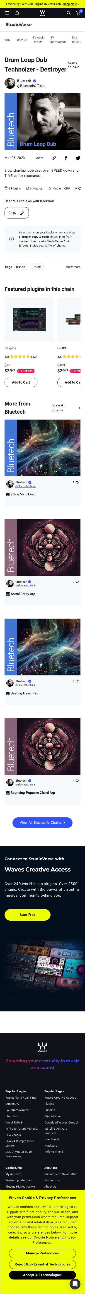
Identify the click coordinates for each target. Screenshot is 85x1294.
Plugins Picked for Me (20, 1186)
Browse (22, 39)
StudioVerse (52, 1116)
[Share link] (53, 158)
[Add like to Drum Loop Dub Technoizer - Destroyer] (79, 188)
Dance (20, 267)
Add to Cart (21, 382)
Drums (37, 267)
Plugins (49, 1103)
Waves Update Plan (18, 1180)
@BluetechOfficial (31, 86)
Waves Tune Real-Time (20, 1097)
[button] (75, 1284)
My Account (13, 1174)
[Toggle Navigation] (7, 13)
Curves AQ (12, 1103)
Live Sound (51, 1139)
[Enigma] (29, 319)
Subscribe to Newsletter (60, 1174)
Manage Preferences (42, 1253)
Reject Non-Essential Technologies (42, 1264)
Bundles (49, 1110)
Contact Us (51, 1180)
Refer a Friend (53, 1151)
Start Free (27, 915)
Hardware (50, 1145)
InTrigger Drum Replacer (21, 1128)
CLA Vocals (13, 1135)
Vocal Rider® (14, 1122)
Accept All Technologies (42, 1275)
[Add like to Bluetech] (77, 482)
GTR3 (61, 348)
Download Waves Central (61, 1122)
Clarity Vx (11, 1116)
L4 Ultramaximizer (17, 1110)
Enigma (10, 348)
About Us (50, 1186)
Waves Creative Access (60, 1097)
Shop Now (70, 4)
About (8, 39)
